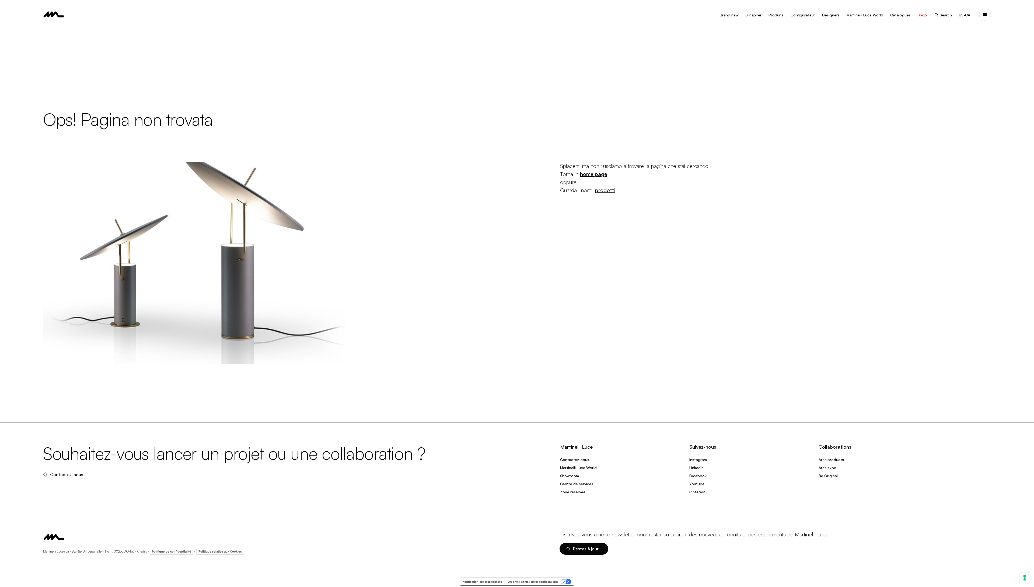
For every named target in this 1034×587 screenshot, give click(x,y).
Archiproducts (831, 459)
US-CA (964, 15)
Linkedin (696, 467)
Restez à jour (586, 548)
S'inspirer (753, 15)
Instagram (698, 459)
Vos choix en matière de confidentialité (533, 581)
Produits (776, 15)
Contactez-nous (67, 474)
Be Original (828, 475)
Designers (831, 15)
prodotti (605, 190)
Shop (922, 15)
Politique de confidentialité (171, 551)
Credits (142, 551)
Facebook (698, 475)
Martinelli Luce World (865, 15)
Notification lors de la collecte (482, 581)
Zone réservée (572, 492)
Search (946, 15)
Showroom (569, 475)
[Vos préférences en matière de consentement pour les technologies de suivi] (1024, 577)
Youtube (696, 483)
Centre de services (576, 483)
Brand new (729, 15)
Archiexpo (827, 467)
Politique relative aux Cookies (220, 551)
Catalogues (900, 15)
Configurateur (803, 15)
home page (593, 174)
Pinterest (697, 492)
